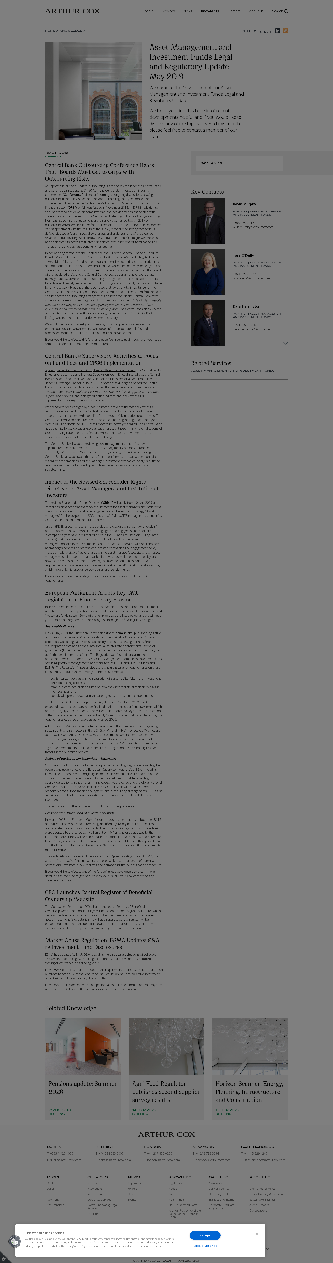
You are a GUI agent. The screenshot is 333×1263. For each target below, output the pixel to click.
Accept (205, 1235)
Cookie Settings (205, 1246)
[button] (15, 1241)
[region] (140, 1240)
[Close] (257, 1233)
